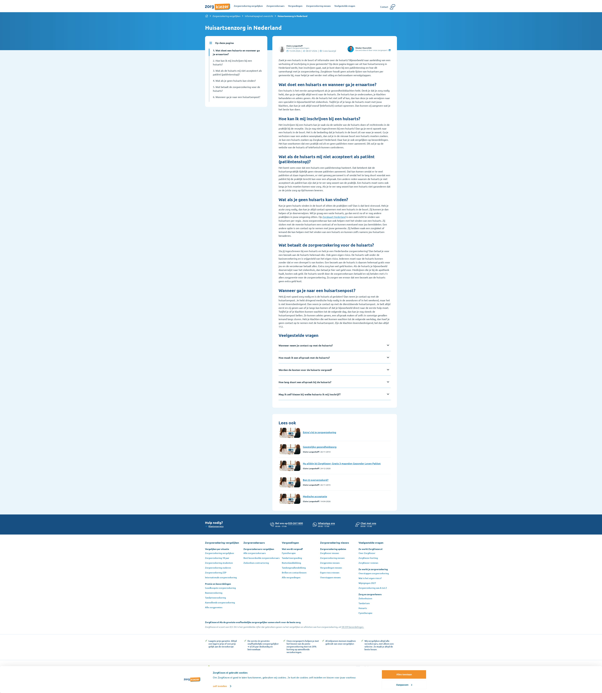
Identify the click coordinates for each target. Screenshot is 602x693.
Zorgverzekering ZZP (215, 572)
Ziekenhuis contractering (256, 562)
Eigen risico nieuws (329, 572)
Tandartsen (364, 603)
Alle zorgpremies (213, 607)
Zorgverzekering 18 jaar (217, 557)
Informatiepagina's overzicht (259, 16)
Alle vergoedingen (291, 577)
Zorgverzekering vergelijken (226, 16)
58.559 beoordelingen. (353, 626)
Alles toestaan (404, 674)
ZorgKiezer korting (368, 557)
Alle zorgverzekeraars (254, 553)
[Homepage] (217, 5)
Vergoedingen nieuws (331, 567)
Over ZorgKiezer (367, 553)
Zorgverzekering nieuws (332, 557)
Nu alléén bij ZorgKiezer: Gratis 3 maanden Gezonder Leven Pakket (342, 463)
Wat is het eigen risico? (370, 578)
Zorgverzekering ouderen (218, 567)
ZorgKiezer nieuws (329, 553)
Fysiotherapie (289, 553)
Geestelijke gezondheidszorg (319, 446)
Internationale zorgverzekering (221, 577)
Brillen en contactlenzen (294, 572)
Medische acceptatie (315, 496)
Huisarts (363, 608)
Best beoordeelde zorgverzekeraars (261, 557)
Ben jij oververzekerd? (315, 480)
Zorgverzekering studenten (219, 562)
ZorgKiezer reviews (368, 562)
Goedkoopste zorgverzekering (220, 587)
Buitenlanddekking (291, 562)
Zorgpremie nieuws (330, 562)
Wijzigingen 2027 (367, 583)
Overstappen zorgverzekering (374, 573)
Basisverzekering (213, 592)
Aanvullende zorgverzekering (220, 602)
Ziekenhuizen (365, 598)
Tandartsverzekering (215, 597)
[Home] (206, 16)
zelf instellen (220, 686)
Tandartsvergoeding (292, 557)
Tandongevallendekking (294, 567)
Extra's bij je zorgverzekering (319, 432)
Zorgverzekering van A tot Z (373, 587)
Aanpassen (402, 684)
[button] (368, 523)
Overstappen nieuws (330, 577)
